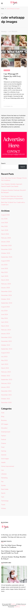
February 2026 (6, 238)
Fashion (3, 436)
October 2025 (5, 253)
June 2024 (4, 314)
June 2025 (4, 268)
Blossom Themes (21, 605)
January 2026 (5, 242)
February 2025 (6, 284)
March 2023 (5, 368)
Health (3, 462)
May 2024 (4, 318)
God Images (5, 459)
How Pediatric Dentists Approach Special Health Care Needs (12, 552)
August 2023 (5, 353)
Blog (2, 416)
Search (3, 163)
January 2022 (5, 387)
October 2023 (5, 345)
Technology (4, 501)
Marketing (4, 478)
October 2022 (5, 376)
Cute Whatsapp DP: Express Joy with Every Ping (12, 76)
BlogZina (13, 604)
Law (2, 470)
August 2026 (5, 215)
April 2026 (4, 230)
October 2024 (5, 299)
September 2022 (6, 379)
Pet (2, 482)
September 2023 (6, 349)
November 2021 (6, 395)
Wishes (3, 508)
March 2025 (5, 280)
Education (4, 428)
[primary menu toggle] (2, 3)
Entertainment (5, 432)
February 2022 (6, 383)
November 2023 (6, 341)
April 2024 (4, 322)
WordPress (17, 607)
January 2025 (5, 288)
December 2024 (6, 291)
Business (4, 420)
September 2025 (6, 257)
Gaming (3, 451)
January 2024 (5, 334)
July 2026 (4, 219)
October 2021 (5, 399)
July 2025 (4, 265)
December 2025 (6, 245)
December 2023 (6, 337)
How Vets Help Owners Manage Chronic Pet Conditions (11, 546)
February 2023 (6, 372)
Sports (3, 493)
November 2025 (6, 249)
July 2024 (4, 311)
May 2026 (4, 226)
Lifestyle (4, 474)
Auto (2, 413)
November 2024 (6, 295)
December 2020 (6, 402)
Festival (3, 439)
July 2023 (4, 357)
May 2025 (4, 272)
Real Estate (4, 489)
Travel (3, 505)
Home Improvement (7, 466)
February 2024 (6, 330)
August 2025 (5, 261)
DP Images (6, 70)
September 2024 (6, 303)
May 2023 (4, 360)
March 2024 (5, 326)
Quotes (3, 485)
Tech (2, 497)
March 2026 (5, 234)
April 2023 (4, 364)
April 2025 (4, 276)
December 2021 (6, 391)
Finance (3, 443)
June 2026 (4, 222)
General (3, 455)
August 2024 (5, 307)
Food (2, 447)
